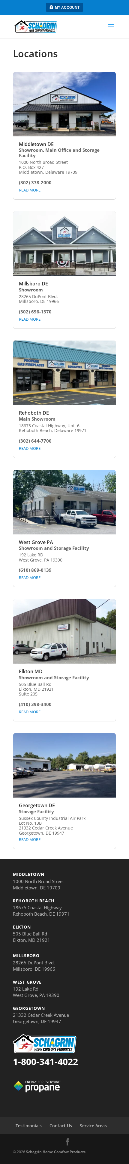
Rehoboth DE (34, 412)
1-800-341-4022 (45, 1061)
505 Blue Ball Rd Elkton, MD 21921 (31, 937)
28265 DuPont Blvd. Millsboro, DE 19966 (34, 966)
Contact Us (61, 1125)
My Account (67, 7)
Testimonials (29, 1125)
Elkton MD (31, 671)
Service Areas (93, 1125)
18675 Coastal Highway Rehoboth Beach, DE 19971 (41, 910)
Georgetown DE (37, 805)
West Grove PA (36, 542)
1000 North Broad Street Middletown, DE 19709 (38, 884)
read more (29, 190)
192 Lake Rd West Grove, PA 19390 (36, 992)
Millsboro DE (33, 283)
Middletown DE (36, 144)
